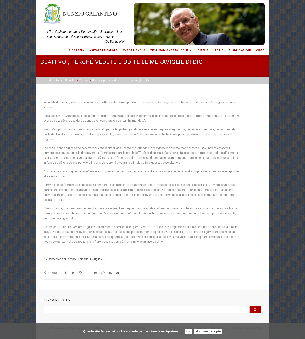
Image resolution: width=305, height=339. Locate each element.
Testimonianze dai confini (171, 50)
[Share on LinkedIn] (110, 273)
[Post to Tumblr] (87, 273)
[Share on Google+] (80, 273)
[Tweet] (73, 273)
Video (260, 50)
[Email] (117, 273)
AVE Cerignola (133, 50)
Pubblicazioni (240, 50)
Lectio (218, 50)
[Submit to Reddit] (102, 273)
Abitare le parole (103, 50)
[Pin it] (95, 273)
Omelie (203, 50)
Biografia (76, 50)
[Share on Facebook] (65, 273)
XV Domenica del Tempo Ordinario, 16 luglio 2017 (76, 259)
